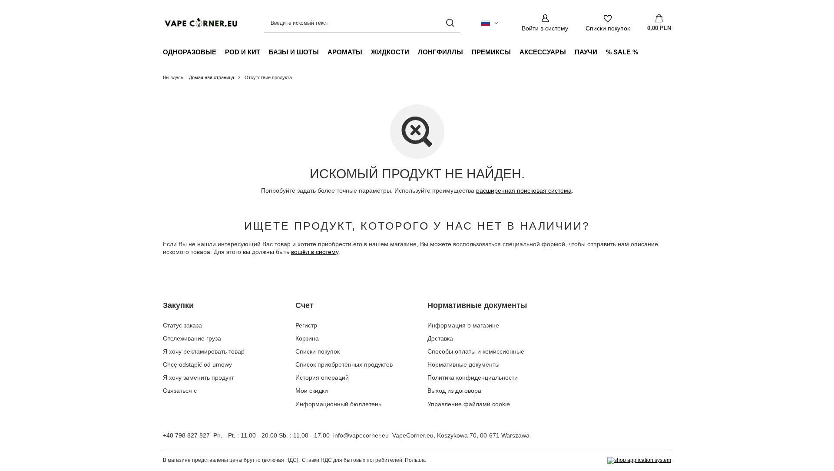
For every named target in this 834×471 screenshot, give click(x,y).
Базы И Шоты (294, 52)
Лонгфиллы (440, 52)
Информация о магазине (463, 325)
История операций (322, 377)
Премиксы (491, 52)
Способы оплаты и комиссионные (475, 351)
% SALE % (622, 52)
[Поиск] (450, 23)
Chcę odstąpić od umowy (197, 364)
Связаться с (180, 390)
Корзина (307, 338)
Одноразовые (189, 52)
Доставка (440, 338)
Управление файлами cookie (468, 404)
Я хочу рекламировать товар (204, 351)
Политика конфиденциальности (472, 377)
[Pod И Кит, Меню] (264, 51)
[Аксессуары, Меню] (570, 51)
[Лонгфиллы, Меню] (467, 51)
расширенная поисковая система (524, 190)
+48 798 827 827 (186, 435)
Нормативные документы (477, 305)
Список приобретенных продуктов (344, 364)
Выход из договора (454, 390)
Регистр (306, 325)
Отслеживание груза (192, 338)
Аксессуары (543, 52)
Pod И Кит (242, 52)
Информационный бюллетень (338, 404)
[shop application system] (639, 460)
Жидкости (390, 52)
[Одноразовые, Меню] (220, 51)
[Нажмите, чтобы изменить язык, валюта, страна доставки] (489, 23)
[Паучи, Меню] (601, 51)
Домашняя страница (211, 77)
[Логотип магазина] (200, 23)
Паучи (586, 52)
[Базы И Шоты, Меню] (323, 51)
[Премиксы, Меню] (515, 51)
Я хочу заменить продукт (198, 377)
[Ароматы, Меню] (366, 51)
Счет (304, 305)
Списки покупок (317, 351)
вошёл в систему (314, 251)
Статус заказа (182, 325)
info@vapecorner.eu (361, 435)
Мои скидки (311, 390)
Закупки (178, 305)
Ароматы (345, 52)
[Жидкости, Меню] (413, 51)
